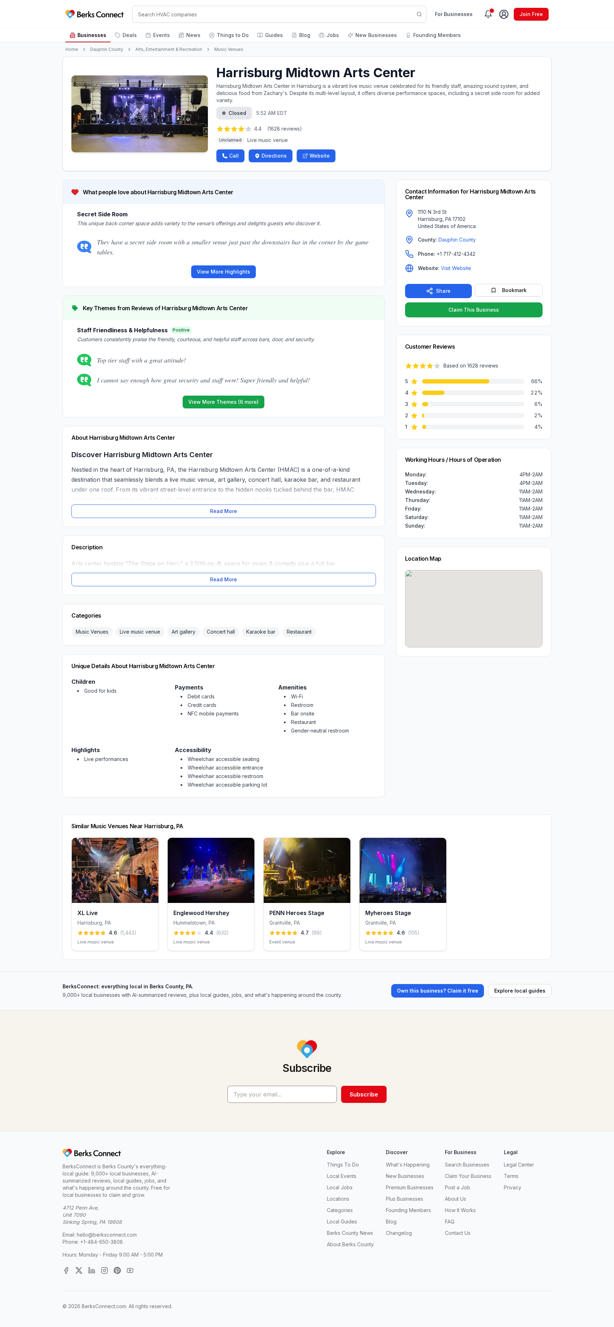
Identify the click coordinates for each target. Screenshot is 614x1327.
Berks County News (350, 1233)
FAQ (449, 1221)
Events (161, 35)
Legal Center (519, 1165)
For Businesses (454, 14)
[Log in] (504, 14)
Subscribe (364, 1094)
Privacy (512, 1187)
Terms (511, 1176)
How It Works (460, 1210)
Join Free (531, 14)
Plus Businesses (404, 1199)
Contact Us (457, 1233)
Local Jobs (339, 1187)
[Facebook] (66, 1270)
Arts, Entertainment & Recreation (168, 49)
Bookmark (514, 290)
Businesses (91, 35)
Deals (130, 35)
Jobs (333, 35)
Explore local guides (519, 991)
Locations (338, 1199)
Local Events (341, 1176)
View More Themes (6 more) (223, 402)
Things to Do (233, 35)
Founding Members (437, 35)
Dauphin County (106, 49)
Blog (304, 35)
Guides (274, 35)
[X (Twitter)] (78, 1270)
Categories (340, 1210)
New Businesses (376, 35)
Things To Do (343, 1165)
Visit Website (456, 268)
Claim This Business (473, 310)
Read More (223, 511)
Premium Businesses (409, 1187)
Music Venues (228, 49)
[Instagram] (104, 1270)
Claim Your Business (468, 1176)
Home (71, 49)
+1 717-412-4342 (456, 254)
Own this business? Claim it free (437, 991)
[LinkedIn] (91, 1270)
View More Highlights (223, 272)
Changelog (399, 1233)
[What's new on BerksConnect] (488, 14)
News (193, 35)
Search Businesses (467, 1165)
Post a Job (457, 1187)
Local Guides (342, 1221)
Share (443, 291)
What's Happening (408, 1165)
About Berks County (350, 1244)
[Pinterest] (117, 1270)
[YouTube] (130, 1270)
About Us (455, 1199)
